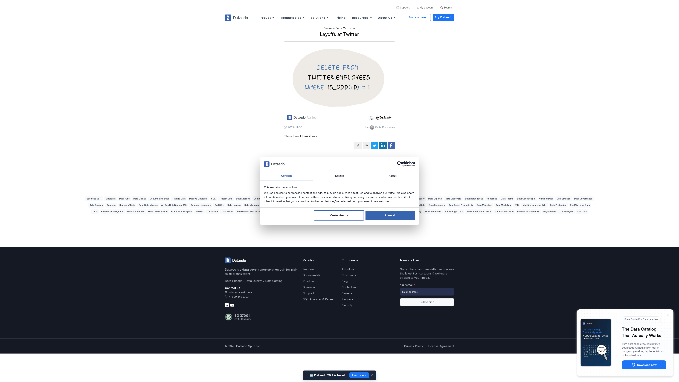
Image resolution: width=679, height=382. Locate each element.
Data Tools (227, 211)
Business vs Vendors (528, 211)
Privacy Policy (413, 346)
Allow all (390, 215)
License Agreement (441, 346)
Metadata (110, 198)
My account (426, 7)
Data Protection (558, 205)
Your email (407, 284)
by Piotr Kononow (380, 127)
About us (348, 269)
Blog (345, 281)
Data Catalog (96, 205)
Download (309, 287)
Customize (337, 215)
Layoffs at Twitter (339, 34)
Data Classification (157, 211)
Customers (349, 275)
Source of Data (127, 205)
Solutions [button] (318, 17)
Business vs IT (94, 198)
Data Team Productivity (461, 205)
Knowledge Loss (454, 211)
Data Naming (234, 205)
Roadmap (309, 281)
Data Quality (139, 198)
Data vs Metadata (198, 198)
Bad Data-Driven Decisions (251, 211)
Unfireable (212, 211)
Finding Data (179, 198)
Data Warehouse (135, 211)
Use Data (582, 211)
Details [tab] (339, 175)
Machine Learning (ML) (534, 205)
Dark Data (420, 205)
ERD (517, 205)
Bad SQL (219, 205)
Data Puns (124, 198)
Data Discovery (437, 205)
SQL (213, 198)
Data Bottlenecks (474, 198)
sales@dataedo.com (240, 292)
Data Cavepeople (526, 198)
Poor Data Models (148, 205)
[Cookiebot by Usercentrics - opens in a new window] (399, 164)
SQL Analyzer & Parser (318, 299)
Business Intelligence (112, 211)
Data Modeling (503, 205)
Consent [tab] (286, 175)
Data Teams (507, 198)
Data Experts (435, 198)
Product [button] (265, 17)
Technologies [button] (291, 17)
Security (347, 305)
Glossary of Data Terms (478, 211)
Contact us (349, 287)
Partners (347, 299)
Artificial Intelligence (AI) (174, 205)
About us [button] (385, 17)
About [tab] (392, 175)
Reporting (492, 198)
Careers (347, 293)
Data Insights (566, 211)
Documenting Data (159, 198)
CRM (94, 211)
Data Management (253, 205)
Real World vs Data (580, 205)
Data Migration (484, 205)
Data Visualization (504, 211)
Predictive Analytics (181, 211)
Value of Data (546, 198)
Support (308, 293)
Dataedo (111, 205)
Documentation (313, 275)
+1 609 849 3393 (238, 296)
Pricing (340, 17)
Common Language (200, 205)
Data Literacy (243, 198)
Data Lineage (563, 198)
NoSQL (199, 211)
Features (308, 269)
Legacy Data (549, 211)
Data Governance (583, 198)
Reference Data (433, 211)
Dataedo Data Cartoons (339, 28)
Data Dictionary (453, 198)
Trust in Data (225, 198)
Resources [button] (361, 17)
